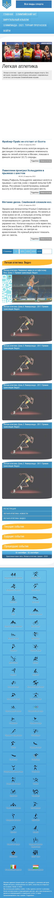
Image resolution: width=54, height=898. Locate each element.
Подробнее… (30, 895)
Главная (8, 14)
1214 (39, 251)
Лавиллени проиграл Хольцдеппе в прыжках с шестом (23, 172)
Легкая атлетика (45, 161)
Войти (6, 30)
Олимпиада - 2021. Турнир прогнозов (25, 25)
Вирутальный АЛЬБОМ (16, 19)
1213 (34, 251)
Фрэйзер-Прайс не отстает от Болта (23, 141)
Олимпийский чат (26, 14)
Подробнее (35, 161)
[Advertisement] (27, 109)
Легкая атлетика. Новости (15, 514)
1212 (28, 251)
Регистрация (9, 509)
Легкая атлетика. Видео (17, 262)
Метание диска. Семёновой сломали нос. (27, 202)
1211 (22, 251)
